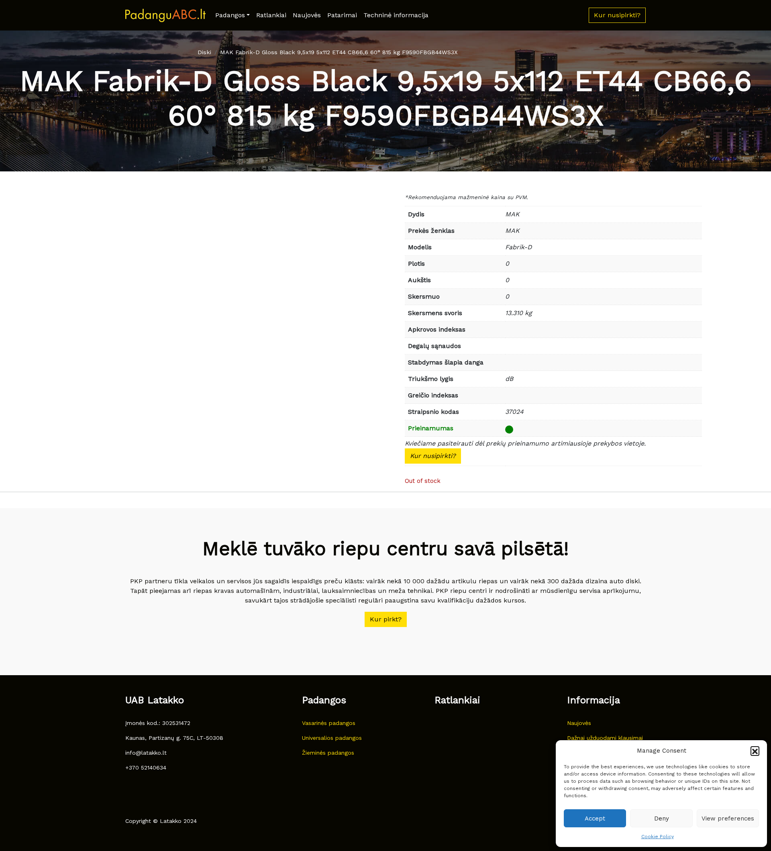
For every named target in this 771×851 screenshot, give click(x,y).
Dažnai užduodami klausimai (605, 738)
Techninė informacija (395, 15)
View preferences (728, 818)
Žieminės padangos (328, 752)
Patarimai (342, 15)
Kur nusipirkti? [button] (617, 15)
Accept (595, 818)
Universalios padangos (332, 738)
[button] (755, 751)
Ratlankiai (271, 15)
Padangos (230, 15)
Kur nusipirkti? (433, 456)
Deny (661, 818)
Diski (204, 52)
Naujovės (307, 15)
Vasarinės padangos (328, 723)
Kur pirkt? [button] (386, 619)
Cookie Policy (657, 836)
